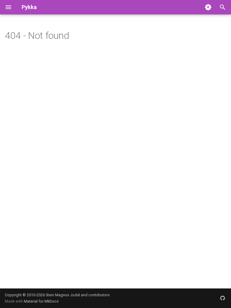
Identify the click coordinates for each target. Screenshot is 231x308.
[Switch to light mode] (208, 7)
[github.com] (222, 298)
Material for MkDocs (41, 301)
